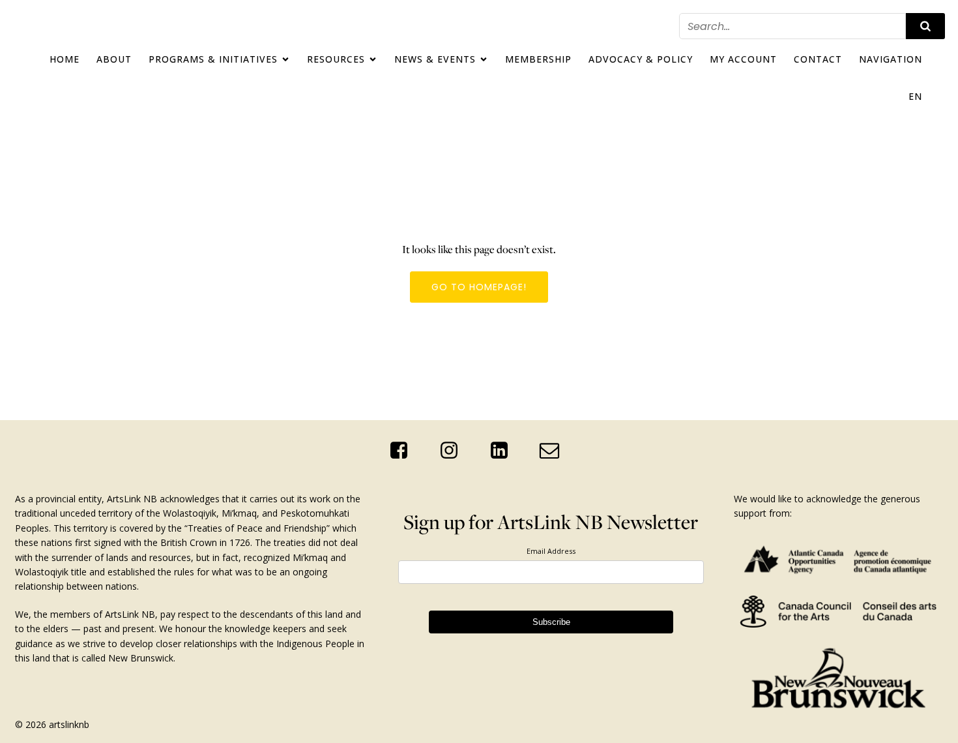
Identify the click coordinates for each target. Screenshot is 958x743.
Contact (818, 59)
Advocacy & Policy (640, 59)
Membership (538, 59)
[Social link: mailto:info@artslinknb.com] (554, 451)
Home (65, 59)
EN (915, 96)
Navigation (890, 59)
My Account (743, 59)
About (114, 59)
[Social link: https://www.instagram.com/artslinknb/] (454, 451)
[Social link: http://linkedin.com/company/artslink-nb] (504, 451)
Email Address (551, 551)
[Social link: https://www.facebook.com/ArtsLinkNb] (404, 451)
